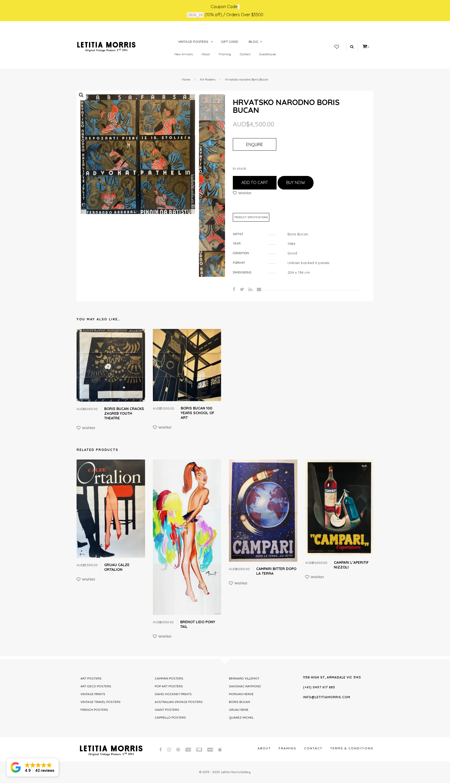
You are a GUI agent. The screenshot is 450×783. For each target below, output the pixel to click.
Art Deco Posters (95, 686)
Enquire (254, 144)
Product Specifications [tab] (251, 217)
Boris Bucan (239, 702)
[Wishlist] (336, 47)
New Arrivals (183, 54)
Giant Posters (167, 710)
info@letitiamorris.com (326, 697)
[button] (81, 95)
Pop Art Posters (169, 686)
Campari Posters (169, 678)
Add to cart (254, 182)
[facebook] (234, 289)
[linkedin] (250, 289)
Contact (245, 54)
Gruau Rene (238, 710)
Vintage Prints (92, 694)
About (206, 54)
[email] (259, 289)
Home (186, 79)
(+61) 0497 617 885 (319, 687)
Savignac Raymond (245, 686)
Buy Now (295, 182)
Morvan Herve (241, 694)
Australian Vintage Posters (179, 702)
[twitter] (242, 289)
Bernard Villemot (244, 678)
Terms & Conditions (351, 748)
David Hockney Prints (173, 694)
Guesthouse (267, 54)
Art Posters (207, 79)
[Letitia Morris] (106, 46)
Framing (225, 54)
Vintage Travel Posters (100, 702)
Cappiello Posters (170, 717)
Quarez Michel (241, 717)
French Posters (94, 710)
